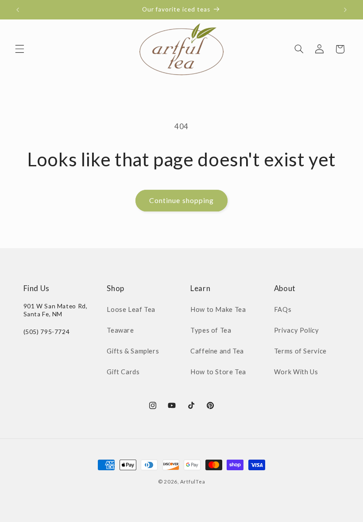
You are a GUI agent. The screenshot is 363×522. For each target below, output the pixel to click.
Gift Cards (123, 372)
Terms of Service (300, 351)
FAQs (283, 309)
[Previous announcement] (17, 9)
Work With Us (296, 372)
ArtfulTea (192, 481)
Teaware (120, 330)
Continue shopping (181, 200)
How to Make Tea (218, 309)
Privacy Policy (296, 330)
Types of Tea (211, 330)
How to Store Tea (218, 372)
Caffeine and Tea (217, 351)
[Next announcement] (345, 9)
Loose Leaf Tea (131, 309)
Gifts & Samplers (133, 351)
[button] (19, 49)
